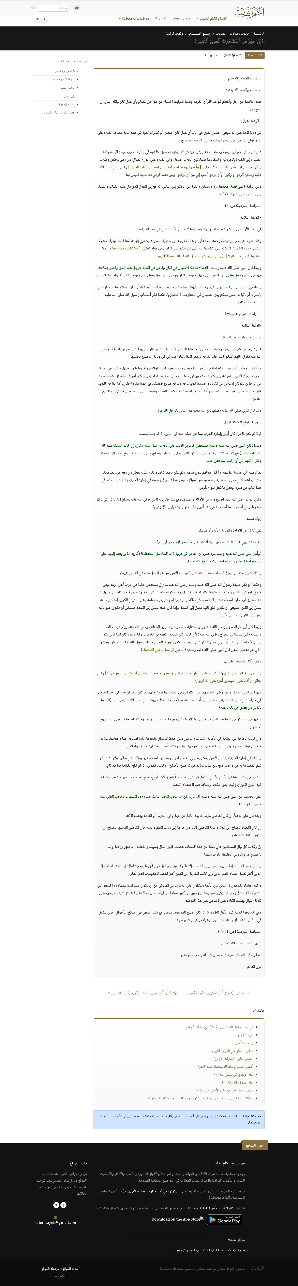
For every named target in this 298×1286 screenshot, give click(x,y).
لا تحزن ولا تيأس (64, 71)
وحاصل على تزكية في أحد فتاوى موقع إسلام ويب (159, 1191)
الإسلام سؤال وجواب (186, 1250)
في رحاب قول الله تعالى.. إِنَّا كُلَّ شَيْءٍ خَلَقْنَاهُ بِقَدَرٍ (219, 1027)
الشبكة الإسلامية (213, 1250)
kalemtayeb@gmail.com (55, 1223)
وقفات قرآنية (174, 34)
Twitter (37, 19)
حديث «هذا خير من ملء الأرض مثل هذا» (225, 1090)
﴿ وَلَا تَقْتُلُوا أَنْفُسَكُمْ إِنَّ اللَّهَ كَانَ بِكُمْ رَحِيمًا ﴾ (143, 993)
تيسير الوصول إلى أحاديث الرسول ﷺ (193, 1117)
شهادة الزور (245, 1035)
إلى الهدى (69, 96)
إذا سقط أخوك (243, 1043)
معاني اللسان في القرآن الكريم (232, 1051)
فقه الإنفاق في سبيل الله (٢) (233, 1075)
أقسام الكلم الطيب (213, 18)
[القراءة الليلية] (75, 8)
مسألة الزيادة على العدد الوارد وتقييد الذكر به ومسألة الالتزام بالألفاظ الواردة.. (200, 1098)
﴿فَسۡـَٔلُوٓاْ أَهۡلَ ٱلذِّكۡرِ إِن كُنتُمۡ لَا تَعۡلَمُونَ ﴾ (217, 993)
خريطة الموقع (50, 1269)
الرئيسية (259, 34)
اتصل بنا (161, 18)
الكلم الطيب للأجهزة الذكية (217, 1209)
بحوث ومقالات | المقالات (232, 34)
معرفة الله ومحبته (64, 79)
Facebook (45, 19)
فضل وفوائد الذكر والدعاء (59, 113)
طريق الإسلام (236, 1250)
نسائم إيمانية (67, 104)
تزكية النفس (67, 88)
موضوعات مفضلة (135, 18)
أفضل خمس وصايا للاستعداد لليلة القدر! (225, 1067)
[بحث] (32, 8)
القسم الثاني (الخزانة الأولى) (233, 1059)
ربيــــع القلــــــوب (199, 34)
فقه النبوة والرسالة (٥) (237, 1083)
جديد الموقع (70, 1269)
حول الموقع (181, 18)
